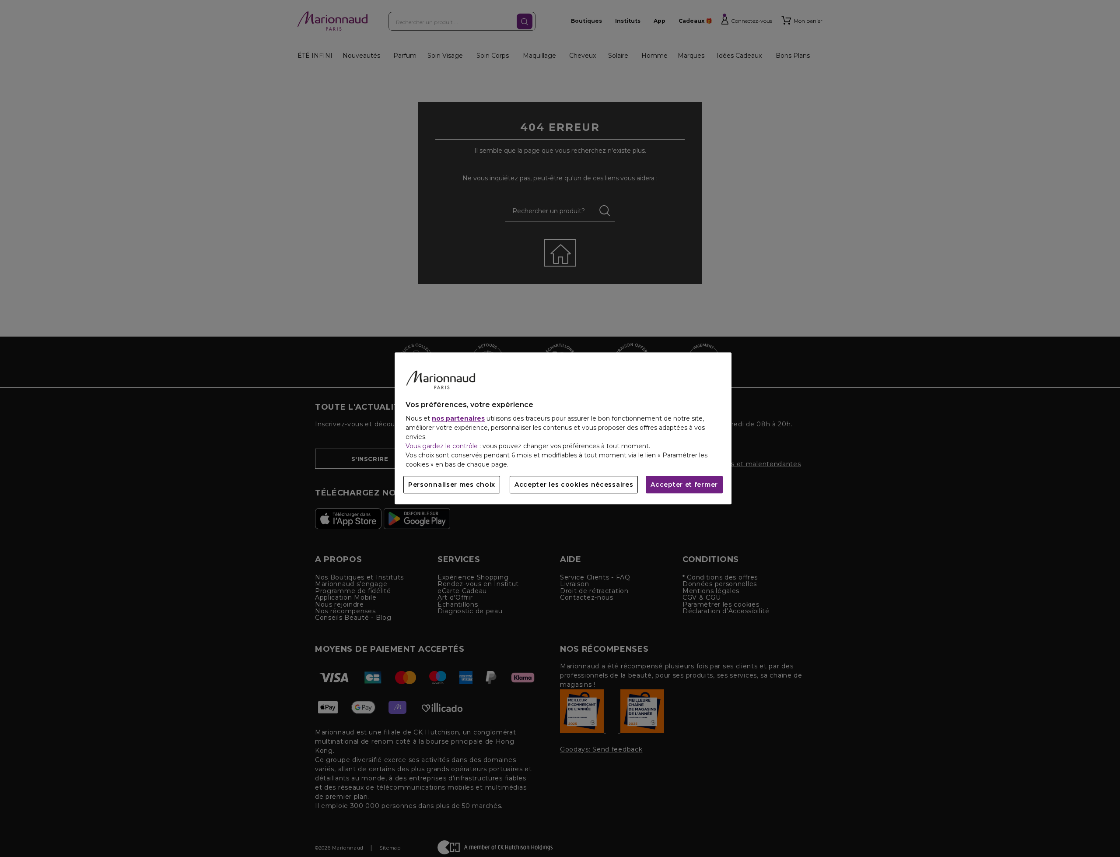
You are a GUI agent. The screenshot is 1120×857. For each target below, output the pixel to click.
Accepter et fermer (684, 485)
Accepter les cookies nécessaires (573, 485)
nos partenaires (458, 419)
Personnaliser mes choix (451, 485)
